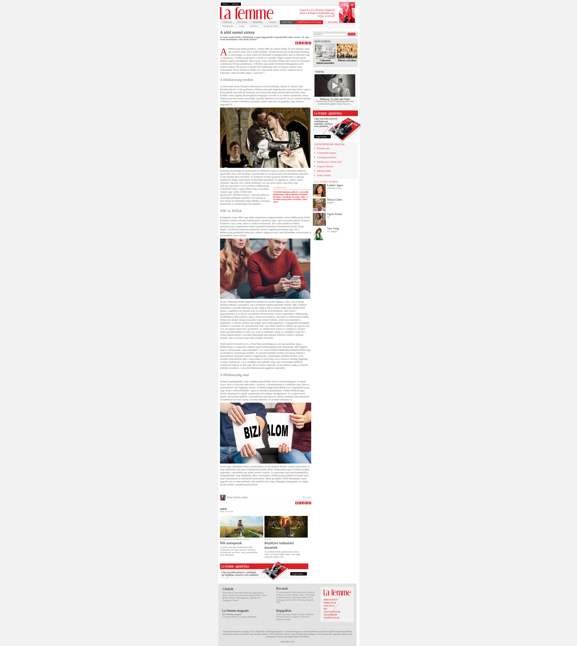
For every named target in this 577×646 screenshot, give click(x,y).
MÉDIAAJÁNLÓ (330, 600)
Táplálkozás (255, 598)
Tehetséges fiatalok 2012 (302, 597)
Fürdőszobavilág (283, 614)
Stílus (302, 595)
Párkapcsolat (228, 26)
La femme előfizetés (230, 617)
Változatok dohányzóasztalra (325, 61)
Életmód (310, 592)
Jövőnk (288, 595)
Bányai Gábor (334, 199)
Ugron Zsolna (334, 214)
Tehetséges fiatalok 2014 (286, 600)
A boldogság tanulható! (327, 157)
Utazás (235, 600)
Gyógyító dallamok (325, 166)
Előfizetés (235, 4)
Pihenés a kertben (347, 60)
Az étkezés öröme (270, 26)
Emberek (279, 595)
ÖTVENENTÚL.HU (332, 618)
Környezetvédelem (248, 595)
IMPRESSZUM (330, 603)
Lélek (241, 26)
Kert (258, 595)
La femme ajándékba (248, 617)
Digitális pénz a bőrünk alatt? (329, 162)
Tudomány (227, 600)
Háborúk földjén (324, 171)
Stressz (232, 598)
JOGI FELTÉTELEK (332, 612)
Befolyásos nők (299, 592)
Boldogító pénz (323, 148)
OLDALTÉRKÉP (330, 615)
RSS (325, 609)
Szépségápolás (242, 598)
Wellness (253, 26)
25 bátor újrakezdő (284, 592)
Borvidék (239, 593)
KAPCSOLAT (329, 606)
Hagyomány (258, 593)
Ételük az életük (324, 175)
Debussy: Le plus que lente (335, 98)
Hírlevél (225, 4)
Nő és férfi (229, 511)
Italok (225, 595)
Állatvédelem (228, 593)
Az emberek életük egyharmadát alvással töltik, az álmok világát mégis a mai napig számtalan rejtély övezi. (282, 554)
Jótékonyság (234, 595)
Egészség (247, 593)
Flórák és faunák (298, 614)
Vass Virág (333, 228)
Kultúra (295, 595)
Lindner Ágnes (335, 185)
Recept (225, 598)
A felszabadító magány (326, 153)
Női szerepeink (231, 543)
